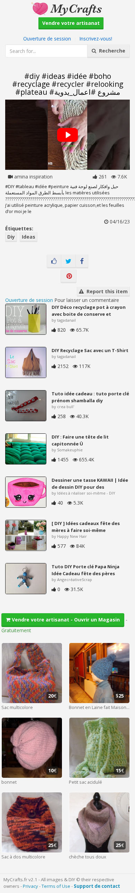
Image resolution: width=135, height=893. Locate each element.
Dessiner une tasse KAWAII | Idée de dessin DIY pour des (90, 483)
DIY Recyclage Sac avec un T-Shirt (90, 350)
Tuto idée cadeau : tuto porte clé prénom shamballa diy (90, 397)
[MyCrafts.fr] (67, 8)
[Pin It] (68, 276)
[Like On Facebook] (54, 261)
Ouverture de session (47, 38)
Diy (11, 236)
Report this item (106, 291)
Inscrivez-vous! (95, 38)
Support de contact (97, 886)
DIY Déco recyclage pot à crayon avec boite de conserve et (89, 310)
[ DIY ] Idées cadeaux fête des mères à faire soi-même (86, 526)
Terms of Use (56, 886)
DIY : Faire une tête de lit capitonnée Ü (80, 440)
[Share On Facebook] (81, 261)
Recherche (110, 50)
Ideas (28, 236)
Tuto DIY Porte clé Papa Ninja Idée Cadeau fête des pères (85, 570)
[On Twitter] (68, 261)
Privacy (30, 886)
